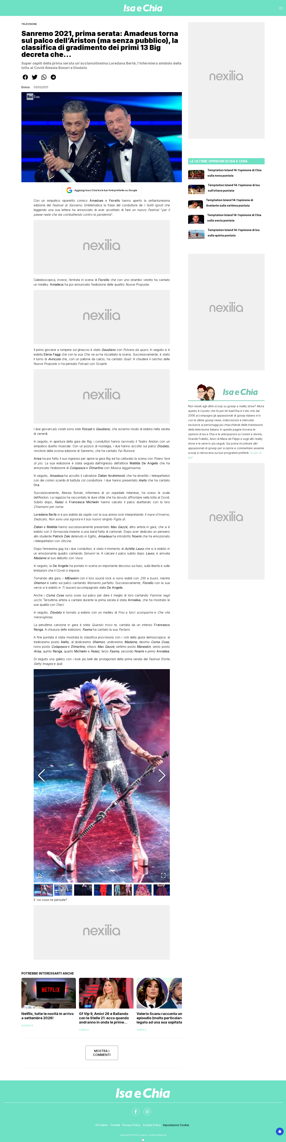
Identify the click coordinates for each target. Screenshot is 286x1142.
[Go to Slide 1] (43, 890)
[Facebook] (133, 1109)
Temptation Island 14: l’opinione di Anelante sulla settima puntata (229, 202)
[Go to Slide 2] (63, 890)
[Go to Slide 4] (103, 890)
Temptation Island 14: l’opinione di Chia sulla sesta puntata (234, 217)
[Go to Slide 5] (122, 890)
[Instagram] (145, 1109)
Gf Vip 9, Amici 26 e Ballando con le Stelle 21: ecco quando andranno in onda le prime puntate (104, 1018)
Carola (84, 1029)
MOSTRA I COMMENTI (102, 1053)
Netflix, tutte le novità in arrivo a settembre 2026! (47, 1016)
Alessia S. (27, 1025)
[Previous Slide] (41, 776)
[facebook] (25, 80)
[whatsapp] (44, 80)
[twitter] (35, 80)
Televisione (29, 24)
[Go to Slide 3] (83, 890)
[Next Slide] (162, 776)
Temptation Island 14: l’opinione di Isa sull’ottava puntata (234, 187)
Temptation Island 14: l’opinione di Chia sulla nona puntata (234, 172)
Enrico (25, 87)
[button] (102, 776)
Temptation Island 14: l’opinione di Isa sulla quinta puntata (234, 232)
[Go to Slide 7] (162, 890)
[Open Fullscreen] (163, 876)
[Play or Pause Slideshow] (40, 876)
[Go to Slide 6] (142, 890)
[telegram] (53, 80)
